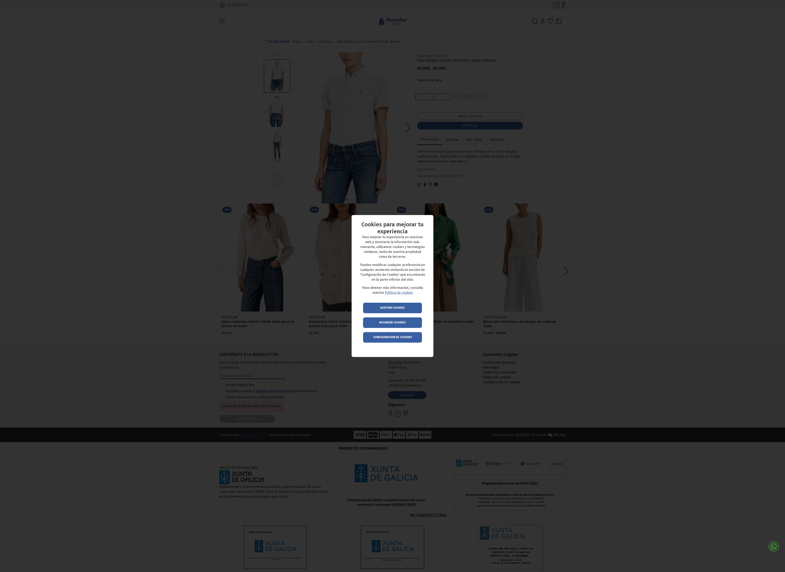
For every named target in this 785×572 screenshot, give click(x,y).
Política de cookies (399, 293)
